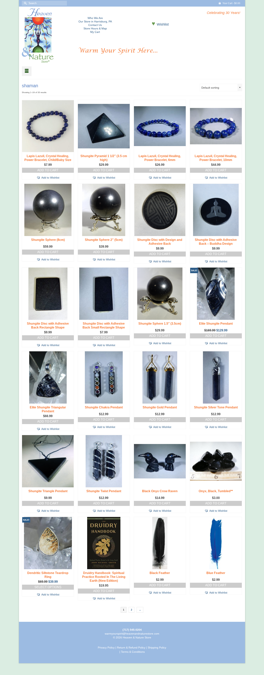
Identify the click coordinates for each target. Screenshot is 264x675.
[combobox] (221, 87)
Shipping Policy (157, 647)
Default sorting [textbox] (210, 87)
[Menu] (27, 71)
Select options (47, 587)
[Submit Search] (25, 3)
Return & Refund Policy (131, 647)
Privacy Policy (106, 647)
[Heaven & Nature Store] (47, 36)
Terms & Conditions (133, 651)
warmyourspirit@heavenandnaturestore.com (132, 633)
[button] (48, 178)
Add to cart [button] (48, 170)
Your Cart (231, 3)
